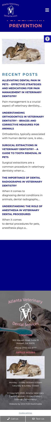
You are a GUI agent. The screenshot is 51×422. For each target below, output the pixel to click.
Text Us (39, 418)
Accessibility (30, 399)
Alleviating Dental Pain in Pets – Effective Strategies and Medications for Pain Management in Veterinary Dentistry (22, 88)
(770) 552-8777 (29, 348)
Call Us (14, 418)
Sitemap (18, 399)
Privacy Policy (33, 396)
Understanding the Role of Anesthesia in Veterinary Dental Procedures (22, 210)
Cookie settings (25, 413)
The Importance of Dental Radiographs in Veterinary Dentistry (22, 181)
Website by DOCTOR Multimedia (25, 404)
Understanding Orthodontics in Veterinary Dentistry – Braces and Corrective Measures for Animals (23, 120)
